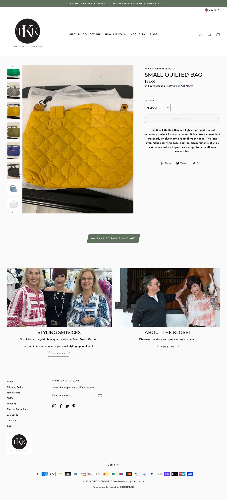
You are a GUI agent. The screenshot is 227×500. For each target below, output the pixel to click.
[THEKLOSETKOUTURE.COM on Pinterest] (74, 406)
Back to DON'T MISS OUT (116, 238)
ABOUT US (168, 346)
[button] (182, 85)
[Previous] (13, 67)
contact (59, 353)
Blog (153, 34)
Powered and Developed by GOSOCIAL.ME (113, 487)
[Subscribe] (100, 395)
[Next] (13, 211)
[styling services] (59, 297)
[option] (113, 3)
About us (138, 34)
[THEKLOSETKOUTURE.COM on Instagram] (54, 406)
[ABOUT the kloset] (167, 297)
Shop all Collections (17, 409)
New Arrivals (115, 34)
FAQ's (10, 398)
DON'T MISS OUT (163, 68)
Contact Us (12, 414)
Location (11, 420)
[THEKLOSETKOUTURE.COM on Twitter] (67, 406)
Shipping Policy (15, 387)
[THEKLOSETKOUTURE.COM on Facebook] (61, 406)
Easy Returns (13, 392)
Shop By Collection (84, 34)
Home (148, 68)
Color (149, 100)
